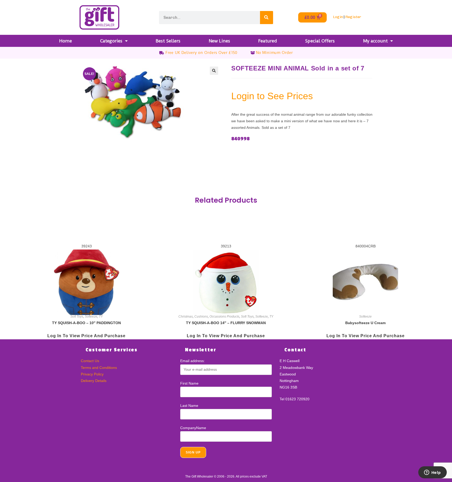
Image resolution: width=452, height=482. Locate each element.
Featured (267, 40)
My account (375, 40)
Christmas (185, 316)
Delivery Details (93, 381)
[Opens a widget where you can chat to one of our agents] (432, 472)
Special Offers (320, 40)
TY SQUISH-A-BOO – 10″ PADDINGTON (86, 323)
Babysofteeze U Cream (365, 323)
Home (65, 40)
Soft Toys (76, 316)
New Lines (219, 40)
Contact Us (90, 361)
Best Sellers (168, 40)
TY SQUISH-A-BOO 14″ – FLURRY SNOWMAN (226, 323)
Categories (111, 40)
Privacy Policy (92, 374)
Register (353, 17)
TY (101, 316)
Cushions (201, 316)
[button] (214, 71)
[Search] (266, 17)
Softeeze (91, 316)
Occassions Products (224, 316)
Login (338, 17)
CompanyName (193, 428)
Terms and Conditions (99, 367)
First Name (189, 383)
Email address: (192, 361)
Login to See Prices (272, 96)
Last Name (189, 405)
